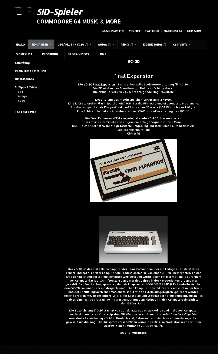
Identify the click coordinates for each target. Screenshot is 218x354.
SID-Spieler (59, 11)
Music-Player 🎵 (113, 30)
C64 (20, 91)
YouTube (135, 30)
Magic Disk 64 (173, 30)
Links (102, 54)
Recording (50, 54)
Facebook (152, 30)
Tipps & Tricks (27, 87)
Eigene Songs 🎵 (154, 44)
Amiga (22, 96)
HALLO (20, 44)
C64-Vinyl (180, 44)
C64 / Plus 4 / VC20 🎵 (73, 44)
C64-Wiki (133, 133)
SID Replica (24, 54)
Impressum (194, 30)
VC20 (21, 100)
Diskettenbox (24, 79)
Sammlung (22, 62)
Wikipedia (139, 332)
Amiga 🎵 (104, 44)
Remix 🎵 (127, 44)
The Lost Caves (25, 111)
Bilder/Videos (78, 54)
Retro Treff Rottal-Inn (30, 70)
